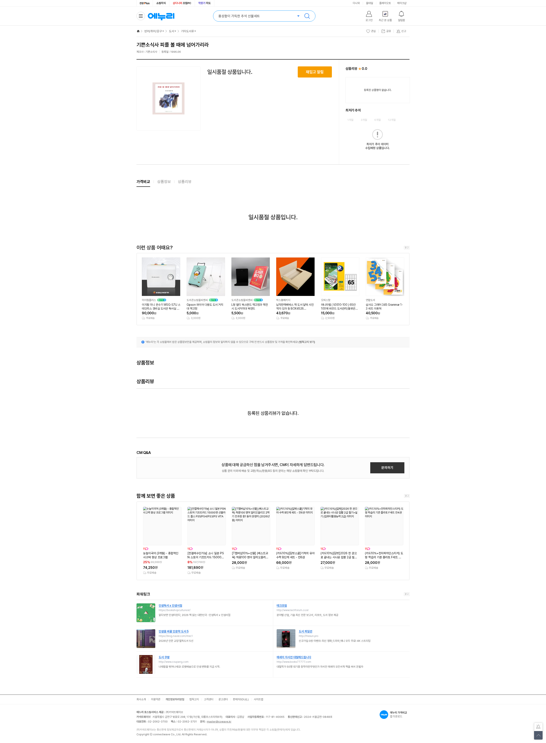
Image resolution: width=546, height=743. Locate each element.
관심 (373, 31)
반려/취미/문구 (153, 31)
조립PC (182, 3)
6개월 (377, 119)
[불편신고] (538, 727)
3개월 (364, 119)
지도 (204, 3)
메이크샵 (402, 3)
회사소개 (141, 699)
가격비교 (143, 181)
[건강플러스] (145, 3)
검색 (307, 16)
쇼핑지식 (161, 3)
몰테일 (369, 3)
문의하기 (387, 468)
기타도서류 (187, 31)
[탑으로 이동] (538, 735)
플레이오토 (385, 3)
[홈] (138, 31)
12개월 (392, 119)
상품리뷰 (185, 181)
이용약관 (155, 699)
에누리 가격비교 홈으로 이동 (161, 16)
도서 (171, 31)
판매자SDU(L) (241, 699)
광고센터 (223, 699)
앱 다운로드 (398, 714)
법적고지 (194, 699)
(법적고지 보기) (307, 342)
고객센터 (208, 699)
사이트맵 (258, 699)
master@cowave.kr (219, 721)
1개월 (350, 119)
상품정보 (164, 181)
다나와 (356, 3)
